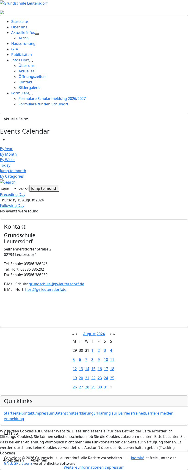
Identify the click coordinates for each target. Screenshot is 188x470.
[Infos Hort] (31, 61)
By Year (6, 148)
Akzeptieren (13, 460)
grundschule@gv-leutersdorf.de (56, 283)
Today (5, 165)
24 (106, 377)
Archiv (24, 38)
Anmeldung (14, 418)
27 (81, 387)
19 (75, 377)
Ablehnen (39, 460)
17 (106, 368)
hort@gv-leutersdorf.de (45, 289)
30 (100, 387)
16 (100, 368)
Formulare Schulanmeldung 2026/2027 (52, 98)
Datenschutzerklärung (74, 413)
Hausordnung (23, 43)
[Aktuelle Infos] (37, 34)
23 (100, 377)
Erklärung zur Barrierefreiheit (119, 413)
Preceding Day (12, 194)
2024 (101, 333)
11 (112, 359)
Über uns (19, 27)
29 (93, 387)
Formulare (20, 93)
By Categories (12, 176)
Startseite (19, 21)
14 (87, 368)
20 (81, 377)
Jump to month (13, 170)
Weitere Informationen (84, 467)
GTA (14, 49)
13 (81, 368)
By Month (8, 154)
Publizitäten (21, 54)
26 (75, 387)
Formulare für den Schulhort (43, 104)
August (89, 333)
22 (93, 377)
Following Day (12, 205)
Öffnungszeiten (32, 76)
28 (87, 387)
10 (106, 359)
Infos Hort (20, 60)
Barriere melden (159, 413)
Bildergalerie (30, 87)
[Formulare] (31, 94)
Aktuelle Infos (23, 32)
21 (87, 377)
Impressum (44, 413)
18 (112, 368)
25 (112, 377)
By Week (7, 159)
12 (75, 368)
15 (93, 368)
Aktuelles (26, 71)
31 (106, 387)
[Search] (8, 181)
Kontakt (25, 82)
